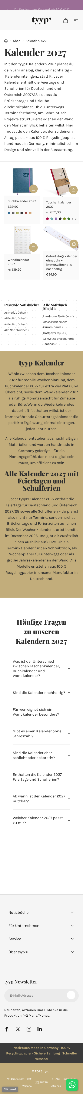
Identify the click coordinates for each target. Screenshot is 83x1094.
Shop (16, 41)
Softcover (53, 333)
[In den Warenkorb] (74, 244)
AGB (58, 1078)
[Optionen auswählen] (33, 189)
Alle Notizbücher (15, 330)
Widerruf (10, 1089)
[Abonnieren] (71, 995)
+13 (74, 218)
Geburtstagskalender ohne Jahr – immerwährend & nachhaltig (61, 262)
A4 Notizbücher (14, 324)
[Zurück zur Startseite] (6, 41)
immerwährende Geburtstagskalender (38, 416)
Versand (27, 1085)
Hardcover (57, 316)
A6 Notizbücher (15, 318)
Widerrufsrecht (15, 1078)
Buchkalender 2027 (22, 201)
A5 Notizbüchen (15, 312)
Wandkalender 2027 (60, 392)
